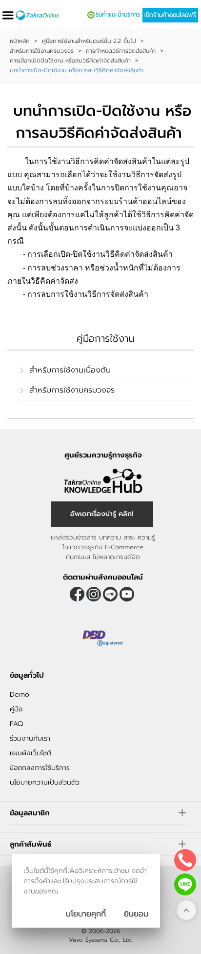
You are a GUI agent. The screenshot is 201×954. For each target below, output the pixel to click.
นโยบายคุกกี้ (86, 914)
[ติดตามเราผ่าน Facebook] (77, 594)
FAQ (16, 724)
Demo (19, 694)
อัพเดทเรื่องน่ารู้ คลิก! (101, 514)
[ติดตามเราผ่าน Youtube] (127, 594)
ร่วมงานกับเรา (30, 738)
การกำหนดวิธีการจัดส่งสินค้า (121, 50)
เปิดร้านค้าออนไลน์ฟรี (170, 15)
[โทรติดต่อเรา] (185, 860)
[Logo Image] (37, 15)
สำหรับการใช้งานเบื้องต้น (70, 370)
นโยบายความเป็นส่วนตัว (45, 782)
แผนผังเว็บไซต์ (30, 753)
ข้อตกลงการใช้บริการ (40, 768)
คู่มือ (16, 709)
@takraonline (110, 594)
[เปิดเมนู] (7, 15)
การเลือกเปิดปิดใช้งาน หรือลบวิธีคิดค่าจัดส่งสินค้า (70, 60)
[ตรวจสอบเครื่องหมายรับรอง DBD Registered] (103, 638)
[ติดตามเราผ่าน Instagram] (93, 594)
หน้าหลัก (20, 41)
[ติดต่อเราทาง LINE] (185, 884)
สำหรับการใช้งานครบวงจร (42, 50)
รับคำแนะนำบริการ (118, 14)
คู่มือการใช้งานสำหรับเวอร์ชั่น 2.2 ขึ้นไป (89, 41)
